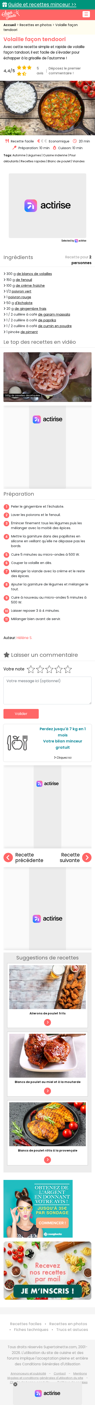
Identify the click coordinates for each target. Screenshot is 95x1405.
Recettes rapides (33, 161)
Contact (60, 1373)
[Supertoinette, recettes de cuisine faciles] (10, 14)
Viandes (79, 161)
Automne (19, 155)
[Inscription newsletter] (47, 1270)
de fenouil (24, 279)
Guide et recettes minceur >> (42, 4)
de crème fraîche (30, 285)
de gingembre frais (30, 308)
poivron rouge (19, 297)
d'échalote (24, 303)
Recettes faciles (26, 1324)
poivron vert (21, 291)
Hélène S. (24, 637)
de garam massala (54, 314)
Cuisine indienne (55, 155)
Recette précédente (29, 857)
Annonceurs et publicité (28, 1373)
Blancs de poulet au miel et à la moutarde (47, 1082)
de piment (29, 332)
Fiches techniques (31, 1329)
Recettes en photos (36, 25)
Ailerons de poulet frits (47, 1013)
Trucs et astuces (72, 1329)
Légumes (34, 155)
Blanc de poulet (59, 161)
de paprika (47, 320)
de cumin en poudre (55, 326)
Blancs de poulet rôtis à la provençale (47, 1150)
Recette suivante (70, 857)
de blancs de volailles (34, 273)
